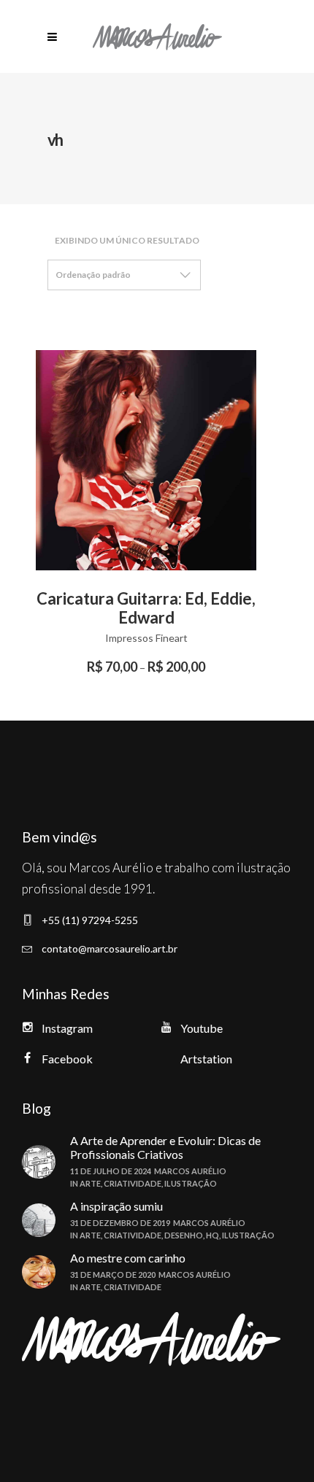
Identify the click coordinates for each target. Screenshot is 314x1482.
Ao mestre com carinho (127, 1258)
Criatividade (132, 1183)
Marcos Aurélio (190, 1171)
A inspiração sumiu (116, 1206)
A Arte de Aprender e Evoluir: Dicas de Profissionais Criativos (165, 1147)
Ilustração (190, 1183)
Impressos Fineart (146, 638)
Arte (90, 1183)
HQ (212, 1235)
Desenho (183, 1235)
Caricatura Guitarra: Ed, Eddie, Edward (146, 608)
